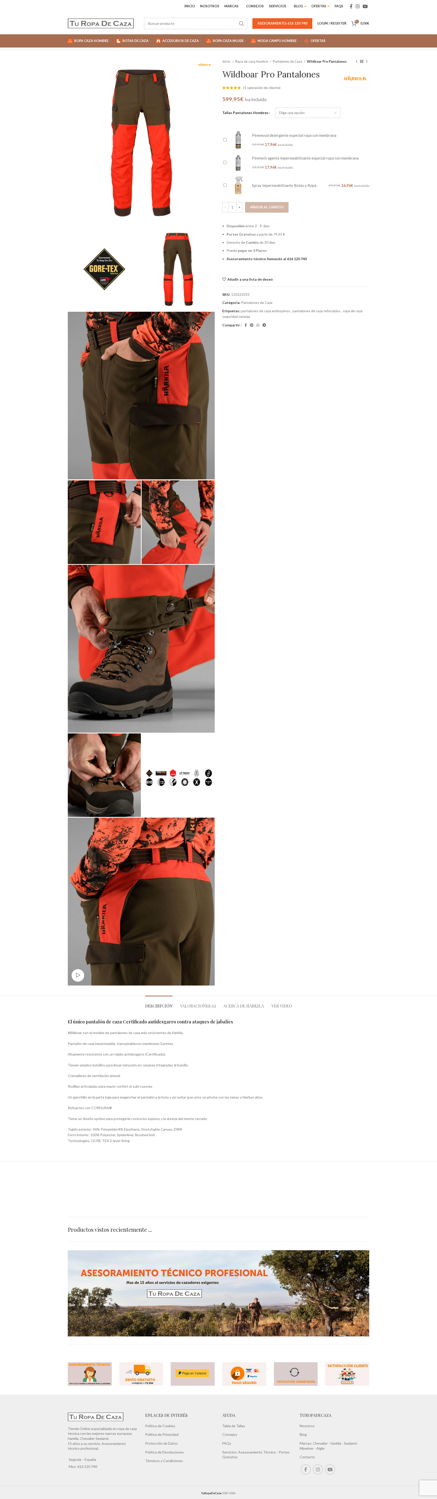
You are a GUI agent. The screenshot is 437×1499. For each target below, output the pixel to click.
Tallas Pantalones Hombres (245, 112)
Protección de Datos (161, 1443)
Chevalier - (322, 1443)
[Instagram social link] (357, 6)
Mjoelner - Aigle (312, 1448)
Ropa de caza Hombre (252, 61)
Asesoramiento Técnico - (258, 1452)
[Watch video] (78, 975)
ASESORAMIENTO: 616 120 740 (282, 23)
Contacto (307, 1457)
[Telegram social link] (264, 325)
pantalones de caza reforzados (316, 311)
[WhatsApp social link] (258, 325)
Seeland (350, 1443)
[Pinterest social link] (251, 325)
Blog (303, 1434)
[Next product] (366, 61)
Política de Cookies (160, 1426)
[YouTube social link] (365, 6)
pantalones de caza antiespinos (265, 311)
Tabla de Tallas (233, 1426)
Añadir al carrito (266, 207)
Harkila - (337, 1443)
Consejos (229, 1434)
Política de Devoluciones (164, 1452)
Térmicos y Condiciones (164, 1461)
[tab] (158, 1003)
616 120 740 (87, 1466)
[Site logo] (101, 23)
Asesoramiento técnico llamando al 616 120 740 (267, 259)
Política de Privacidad (162, 1434)
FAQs (226, 1443)
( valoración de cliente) (261, 87)
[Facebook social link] (351, 6)
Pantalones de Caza (288, 61)
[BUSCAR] (241, 23)
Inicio (226, 61)
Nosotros (307, 1426)
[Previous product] (356, 61)
